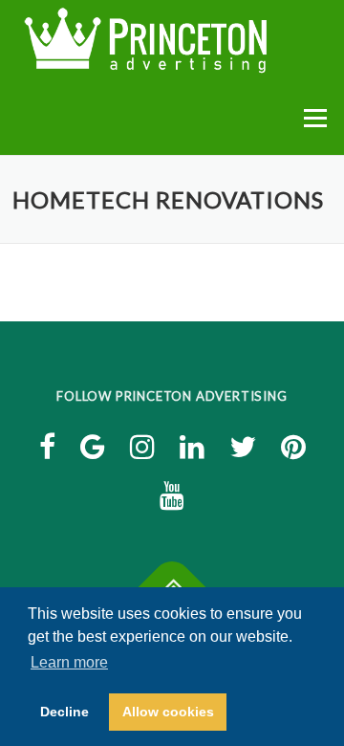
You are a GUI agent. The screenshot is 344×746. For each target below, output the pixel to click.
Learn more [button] (69, 662)
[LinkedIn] (192, 446)
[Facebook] (47, 446)
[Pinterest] (293, 446)
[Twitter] (242, 446)
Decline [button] (64, 711)
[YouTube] (172, 495)
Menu (314, 119)
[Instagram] (142, 446)
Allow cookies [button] (168, 711)
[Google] (92, 446)
